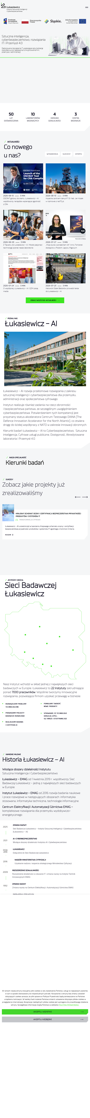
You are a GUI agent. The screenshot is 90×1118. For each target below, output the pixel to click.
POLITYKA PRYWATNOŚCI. (69, 1005)
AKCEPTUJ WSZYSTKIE (43, 1012)
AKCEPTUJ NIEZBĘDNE (43, 1019)
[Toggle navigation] (87, 7)
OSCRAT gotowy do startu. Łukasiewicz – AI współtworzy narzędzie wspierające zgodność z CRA (22, 201)
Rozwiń (8, 535)
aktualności (13, 141)
